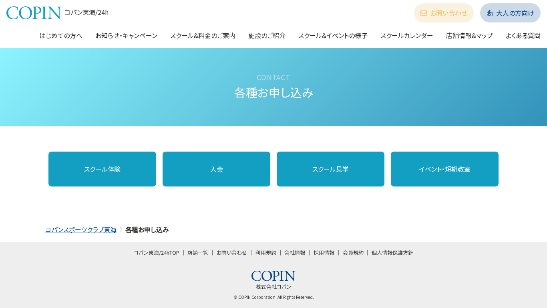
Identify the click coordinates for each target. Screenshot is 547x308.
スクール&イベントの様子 (333, 35)
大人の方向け (515, 13)
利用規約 (265, 252)
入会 (216, 169)
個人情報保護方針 (392, 252)
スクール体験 (102, 169)
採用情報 (324, 252)
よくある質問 (523, 35)
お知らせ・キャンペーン (126, 35)
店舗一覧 (197, 252)
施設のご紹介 (267, 35)
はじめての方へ (60, 35)
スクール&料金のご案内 (202, 35)
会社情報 (294, 252)
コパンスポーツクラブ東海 (81, 229)
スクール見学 (330, 169)
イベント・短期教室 (445, 169)
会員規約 (353, 252)
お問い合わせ (448, 13)
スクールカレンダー (406, 35)
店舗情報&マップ (469, 35)
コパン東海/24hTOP (156, 252)
